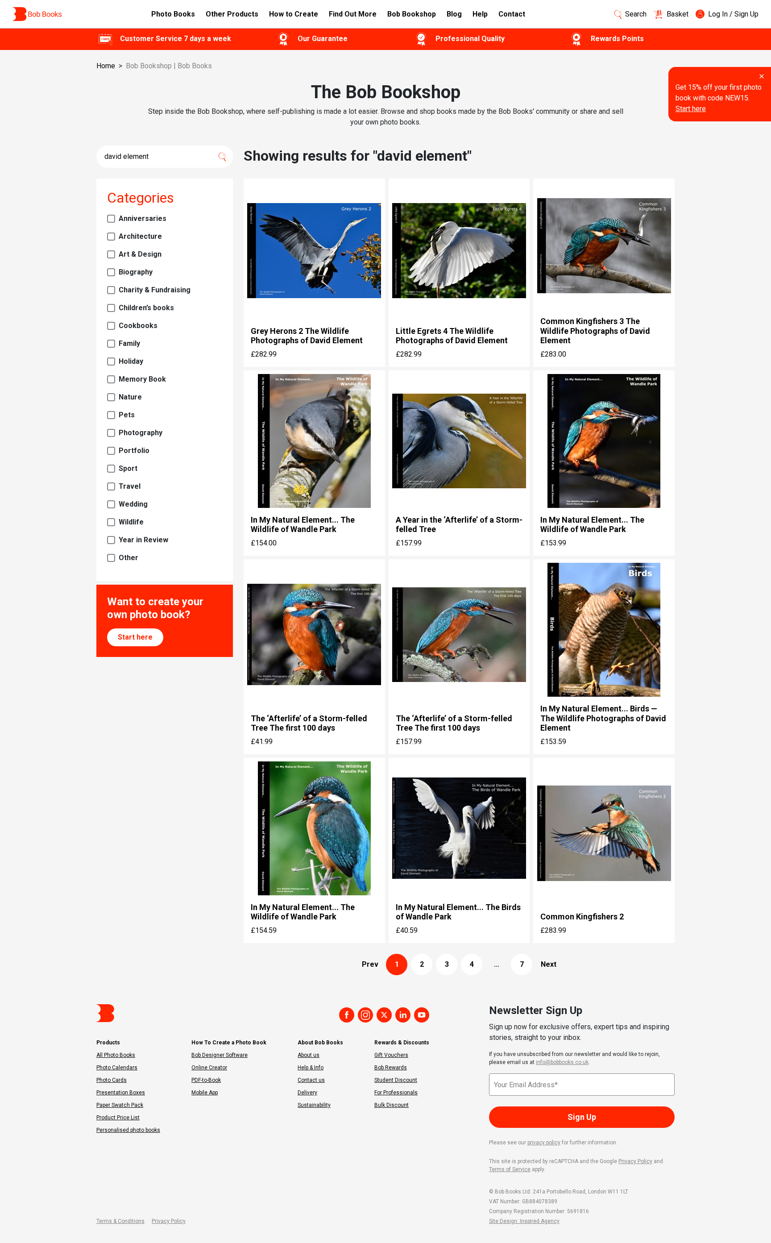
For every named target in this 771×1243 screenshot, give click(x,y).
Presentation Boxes (120, 1092)
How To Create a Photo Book (228, 1042)
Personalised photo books (128, 1130)
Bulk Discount (391, 1105)
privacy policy (543, 1142)
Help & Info (310, 1067)
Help (480, 14)
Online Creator (209, 1067)
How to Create (293, 14)
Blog (454, 14)
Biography (136, 272)
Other (128, 557)
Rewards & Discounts (401, 1042)
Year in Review (143, 540)
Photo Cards (111, 1080)
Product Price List (118, 1117)
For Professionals (396, 1092)
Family (129, 343)
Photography (140, 432)
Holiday (131, 361)
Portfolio (134, 450)
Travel (130, 486)
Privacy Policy (635, 1161)
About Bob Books (320, 1042)
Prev (370, 964)
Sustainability (314, 1105)
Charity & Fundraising (155, 290)
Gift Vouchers (391, 1055)
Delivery (307, 1092)
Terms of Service (510, 1169)
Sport (128, 468)
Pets (127, 415)
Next (548, 964)
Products (108, 1042)
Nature (130, 397)
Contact (511, 14)
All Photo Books (115, 1055)
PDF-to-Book (206, 1080)
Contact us (311, 1080)
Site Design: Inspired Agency (524, 1221)
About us (308, 1055)
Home (105, 66)
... (496, 964)
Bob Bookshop (411, 14)
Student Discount (395, 1080)
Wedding (133, 504)
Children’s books (146, 307)
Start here (691, 108)
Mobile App (204, 1092)
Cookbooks (138, 325)
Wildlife (131, 522)
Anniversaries (142, 218)
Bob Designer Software (219, 1055)
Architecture (140, 236)
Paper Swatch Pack (119, 1105)
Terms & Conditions (120, 1221)
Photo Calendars (116, 1067)
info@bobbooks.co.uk (562, 1062)
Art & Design (140, 254)
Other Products (232, 14)
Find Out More (353, 14)
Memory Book (142, 379)
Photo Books (173, 14)
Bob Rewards (390, 1067)
